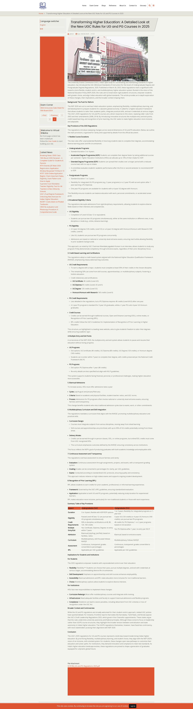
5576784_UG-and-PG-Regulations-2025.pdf (84, 666)
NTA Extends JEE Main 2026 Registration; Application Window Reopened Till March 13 (52, 168)
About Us (123, 6)
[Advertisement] (111, 681)
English (43, 25)
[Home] (43, 5)
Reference (112, 6)
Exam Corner (94, 6)
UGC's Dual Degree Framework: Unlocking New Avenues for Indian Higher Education (52, 196)
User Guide (52, 141)
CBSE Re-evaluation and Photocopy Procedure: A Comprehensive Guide (49, 209)
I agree (132, 706)
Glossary (143, 6)
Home (84, 6)
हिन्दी (41, 29)
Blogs (104, 6)
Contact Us (133, 6)
